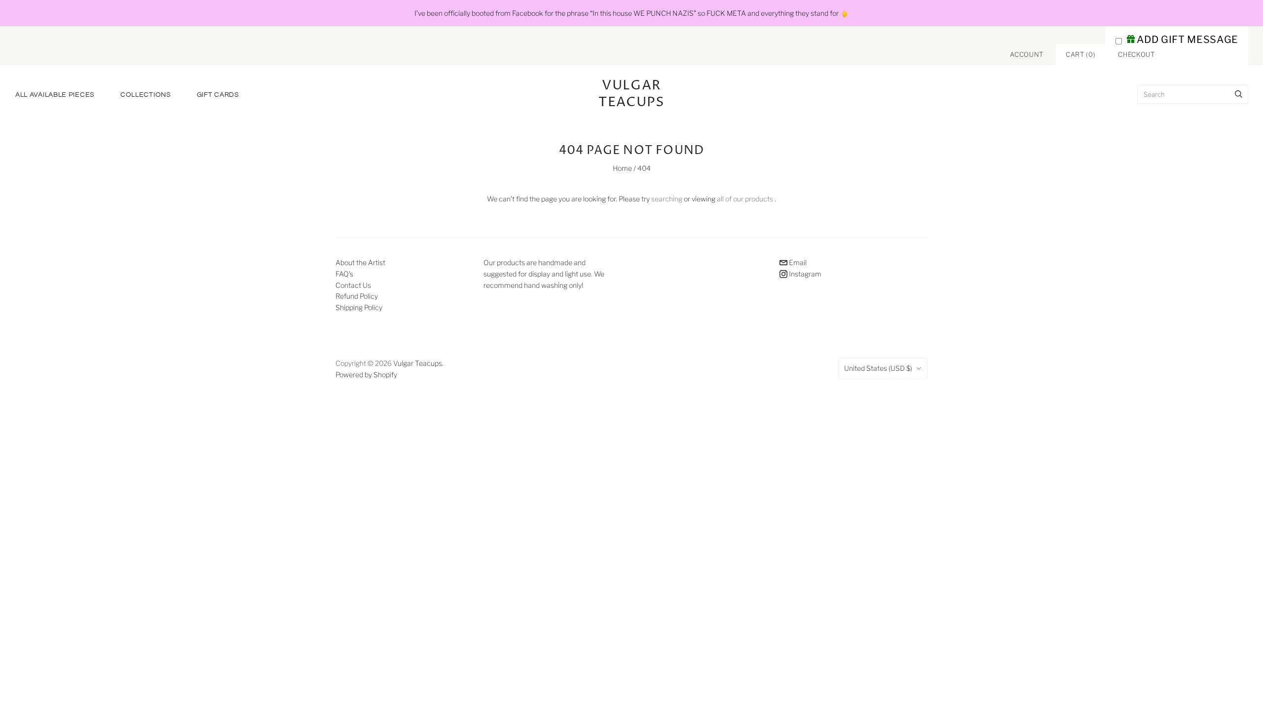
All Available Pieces (55, 94)
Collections (145, 94)
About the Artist (360, 262)
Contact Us (353, 285)
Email (797, 262)
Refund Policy (356, 296)
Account (1026, 54)
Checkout (1136, 54)
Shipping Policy (358, 307)
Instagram (804, 274)
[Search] (1238, 94)
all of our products (745, 199)
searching (666, 199)
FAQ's (344, 274)
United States (878, 368)
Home (622, 168)
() (1080, 54)
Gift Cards (218, 94)
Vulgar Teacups (417, 363)
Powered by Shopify (366, 374)
